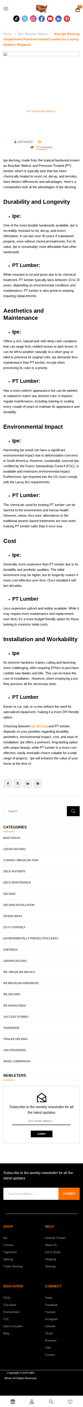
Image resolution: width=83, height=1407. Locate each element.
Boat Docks (11, 838)
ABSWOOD (25, 142)
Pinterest (50, 1340)
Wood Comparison (16, 1061)
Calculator (9, 1305)
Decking (9, 893)
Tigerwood (11, 1028)
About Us (51, 1245)
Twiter (48, 1297)
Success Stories (16, 1016)
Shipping (50, 1259)
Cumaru (8, 1245)
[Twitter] (17, 783)
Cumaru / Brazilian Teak (21, 860)
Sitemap (50, 1266)
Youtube (50, 1312)
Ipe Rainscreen (14, 1005)
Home (7, 34)
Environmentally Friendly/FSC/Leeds (30, 938)
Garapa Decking (15, 960)
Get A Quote (53, 1252)
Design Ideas (12, 916)
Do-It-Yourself (14, 927)
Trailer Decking (15, 1039)
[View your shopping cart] (78, 10)
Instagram (51, 1319)
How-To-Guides (13, 1326)
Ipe (5, 1238)
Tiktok (49, 1333)
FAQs (7, 1297)
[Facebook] (7, 783)
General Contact (55, 1238)
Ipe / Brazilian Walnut (33, 34)
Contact (50, 1354)
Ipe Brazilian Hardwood (21, 983)
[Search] (73, 811)
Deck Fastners (14, 871)
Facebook (51, 1305)
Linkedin (50, 1326)
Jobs (48, 1347)
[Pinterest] (37, 783)
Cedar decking (14, 849)
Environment (11, 1312)
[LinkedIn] (27, 783)
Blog (6, 1333)
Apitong (8, 1259)
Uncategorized (14, 1050)
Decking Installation (19, 905)
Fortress (10, 949)
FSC (6, 1319)
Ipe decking (39, 726)
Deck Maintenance (17, 882)
